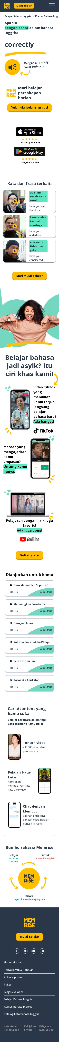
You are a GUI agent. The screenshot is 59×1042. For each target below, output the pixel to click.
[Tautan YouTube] (33, 951)
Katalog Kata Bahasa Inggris (21, 1014)
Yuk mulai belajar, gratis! (29, 107)
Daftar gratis (29, 555)
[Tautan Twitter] (25, 951)
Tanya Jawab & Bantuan (18, 970)
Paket (7, 984)
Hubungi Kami (12, 962)
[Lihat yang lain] (52, 6)
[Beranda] (11, 93)
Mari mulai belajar (29, 276)
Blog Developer (13, 992)
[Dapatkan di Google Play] (29, 151)
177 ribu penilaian (29, 142)
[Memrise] (7, 6)
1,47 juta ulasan (29, 162)
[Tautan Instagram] (42, 951)
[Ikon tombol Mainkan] (14, 201)
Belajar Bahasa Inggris (18, 16)
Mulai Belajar (24, 5)
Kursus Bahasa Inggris (18, 1006)
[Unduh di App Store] (29, 131)
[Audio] (12, 67)
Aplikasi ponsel (13, 977)
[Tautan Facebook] (16, 951)
